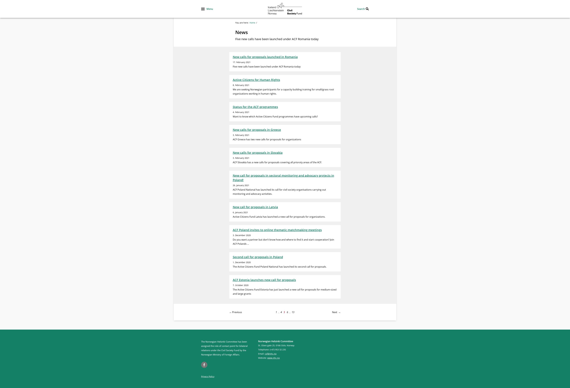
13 (293, 312)
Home (252, 22)
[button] (207, 8)
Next (334, 312)
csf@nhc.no (270, 353)
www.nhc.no (273, 357)
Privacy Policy (207, 376)
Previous (237, 312)
